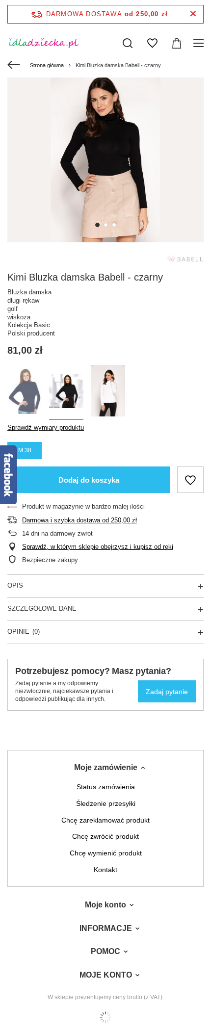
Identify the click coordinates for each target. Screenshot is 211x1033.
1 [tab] (97, 225)
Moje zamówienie (105, 767)
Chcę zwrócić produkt (105, 836)
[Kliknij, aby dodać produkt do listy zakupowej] (190, 479)
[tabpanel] (105, 159)
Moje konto (105, 905)
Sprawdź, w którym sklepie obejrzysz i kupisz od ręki (97, 546)
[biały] (108, 392)
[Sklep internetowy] (105, 1017)
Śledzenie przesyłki (105, 803)
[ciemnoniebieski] (24, 392)
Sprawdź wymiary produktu (45, 427)
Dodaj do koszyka (88, 480)
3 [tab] (114, 225)
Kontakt (105, 870)
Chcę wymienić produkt (106, 853)
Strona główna (47, 65)
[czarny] (66, 392)
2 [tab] (106, 225)
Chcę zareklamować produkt (105, 820)
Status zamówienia (106, 787)
